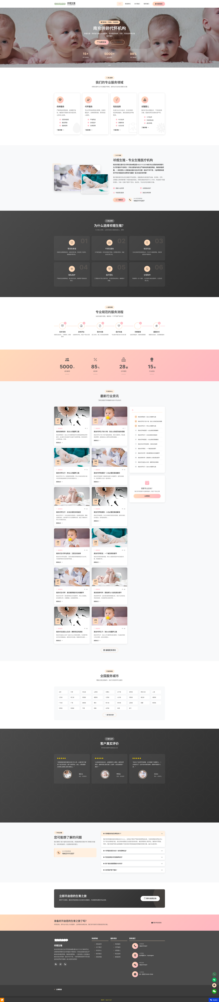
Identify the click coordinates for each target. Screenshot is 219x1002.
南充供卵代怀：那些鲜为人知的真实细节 (108, 593)
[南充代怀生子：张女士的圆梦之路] (109, 616)
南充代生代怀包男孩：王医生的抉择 (68, 553)
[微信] (55, 964)
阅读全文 (58, 442)
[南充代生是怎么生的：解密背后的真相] (72, 616)
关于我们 (99, 947)
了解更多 (118, 42)
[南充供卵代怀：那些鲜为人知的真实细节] (109, 577)
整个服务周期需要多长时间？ (114, 863)
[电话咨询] (214, 974)
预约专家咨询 (157, 923)
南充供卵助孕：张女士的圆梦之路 (67, 432)
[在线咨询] (214, 985)
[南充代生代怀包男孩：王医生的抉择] (72, 537)
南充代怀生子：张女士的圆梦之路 (105, 632)
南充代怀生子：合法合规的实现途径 (68, 512)
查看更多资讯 (110, 650)
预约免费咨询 (151, 899)
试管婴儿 (117, 950)
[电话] (65, 964)
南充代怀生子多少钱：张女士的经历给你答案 (109, 432)
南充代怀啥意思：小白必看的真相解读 (107, 512)
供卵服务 (117, 944)
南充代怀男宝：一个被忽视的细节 (105, 553)
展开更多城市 (110, 715)
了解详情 (59, 130)
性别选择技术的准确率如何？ (114, 857)
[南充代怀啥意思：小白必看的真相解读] (109, 496)
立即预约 (147, 496)
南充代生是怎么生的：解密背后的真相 (69, 632)
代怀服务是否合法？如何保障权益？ (116, 851)
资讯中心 (99, 950)
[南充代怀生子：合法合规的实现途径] (72, 496)
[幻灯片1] (109, 65)
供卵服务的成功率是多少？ (113, 833)
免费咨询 (159, 4)
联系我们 (99, 954)
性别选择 (117, 954)
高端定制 (117, 957)
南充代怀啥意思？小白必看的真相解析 (107, 473)
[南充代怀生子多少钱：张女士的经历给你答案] (109, 416)
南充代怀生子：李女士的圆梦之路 (67, 473)
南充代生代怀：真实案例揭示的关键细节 (70, 593)
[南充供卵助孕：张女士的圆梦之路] (72, 416)
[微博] (60, 964)
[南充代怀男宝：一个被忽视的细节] (109, 537)
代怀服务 (117, 947)
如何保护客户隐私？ (111, 870)
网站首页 (99, 944)
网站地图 (99, 957)
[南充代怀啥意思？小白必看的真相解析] (109, 457)
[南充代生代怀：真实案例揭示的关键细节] (72, 577)
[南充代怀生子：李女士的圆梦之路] (72, 457)
